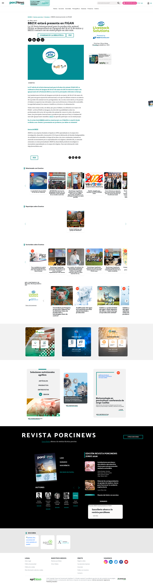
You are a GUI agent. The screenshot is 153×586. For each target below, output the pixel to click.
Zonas (139, 3)
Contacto (79, 573)
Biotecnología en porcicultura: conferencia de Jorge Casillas (110, 400)
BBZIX (51, 116)
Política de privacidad (30, 564)
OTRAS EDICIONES (133, 437)
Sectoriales (68, 9)
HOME (30, 17)
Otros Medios (54, 564)
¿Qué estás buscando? (104, 3)
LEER (121, 410)
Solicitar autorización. (97, 580)
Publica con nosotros (83, 570)
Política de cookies (30, 567)
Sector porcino (38, 17)
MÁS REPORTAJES (72, 406)
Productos (90, 9)
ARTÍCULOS (43, 381)
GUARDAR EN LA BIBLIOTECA (52, 35)
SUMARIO (103, 501)
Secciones (61, 9)
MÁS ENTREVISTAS (102, 414)
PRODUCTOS (43, 385)
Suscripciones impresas (83, 564)
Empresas (83, 9)
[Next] (125, 186)
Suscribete (46, 441)
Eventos (96, 9)
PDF (70, 35)
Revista (55, 9)
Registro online (81, 561)
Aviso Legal (28, 561)
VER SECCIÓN (40, 350)
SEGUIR (39, 506)
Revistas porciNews (56, 561)
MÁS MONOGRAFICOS (35, 419)
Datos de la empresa (31, 305)
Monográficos (76, 9)
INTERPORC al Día (130, 3)
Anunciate (80, 567)
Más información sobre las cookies (34, 570)
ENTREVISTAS (43, 390)
